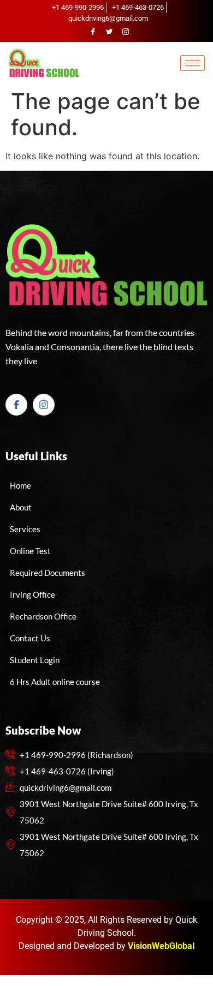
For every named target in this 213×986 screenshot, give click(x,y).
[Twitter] (109, 31)
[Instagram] (125, 31)
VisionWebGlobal (161, 946)
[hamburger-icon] (192, 63)
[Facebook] (93, 31)
